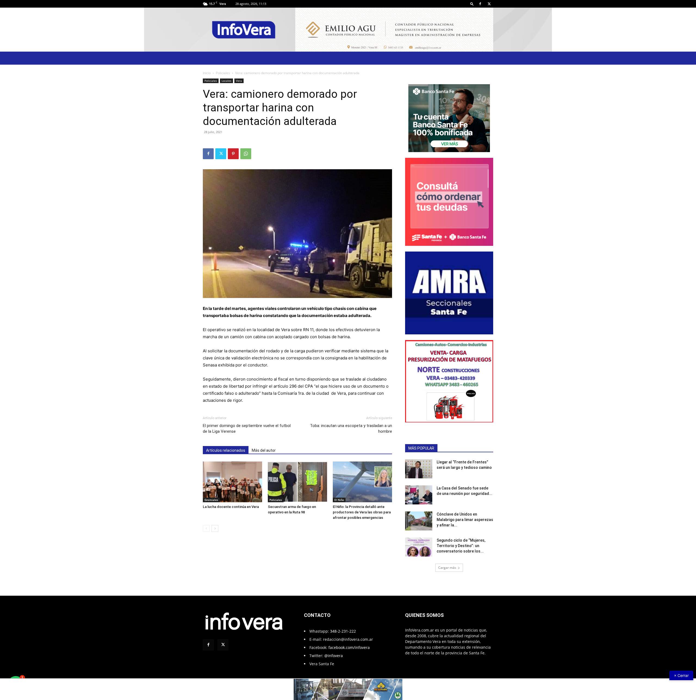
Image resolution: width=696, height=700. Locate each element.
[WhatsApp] (245, 153)
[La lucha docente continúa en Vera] (232, 482)
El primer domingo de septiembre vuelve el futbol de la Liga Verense (247, 428)
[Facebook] (480, 4)
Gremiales (211, 500)
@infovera (333, 655)
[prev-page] (206, 528)
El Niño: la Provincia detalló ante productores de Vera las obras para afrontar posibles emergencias (362, 512)
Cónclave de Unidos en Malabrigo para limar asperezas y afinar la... (465, 519)
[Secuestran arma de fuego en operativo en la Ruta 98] (297, 482)
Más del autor (264, 450)
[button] (472, 4)
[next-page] (215, 528)
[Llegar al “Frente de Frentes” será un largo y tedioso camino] (418, 468)
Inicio (207, 73)
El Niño (339, 500)
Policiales (223, 73)
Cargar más (447, 567)
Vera (239, 81)
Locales (226, 81)
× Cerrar (681, 675)
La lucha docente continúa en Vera (231, 507)
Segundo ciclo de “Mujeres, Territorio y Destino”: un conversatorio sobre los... (461, 545)
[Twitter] (489, 4)
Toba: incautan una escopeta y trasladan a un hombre (351, 428)
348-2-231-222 (343, 631)
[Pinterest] (233, 153)
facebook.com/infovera (349, 647)
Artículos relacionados (225, 450)
